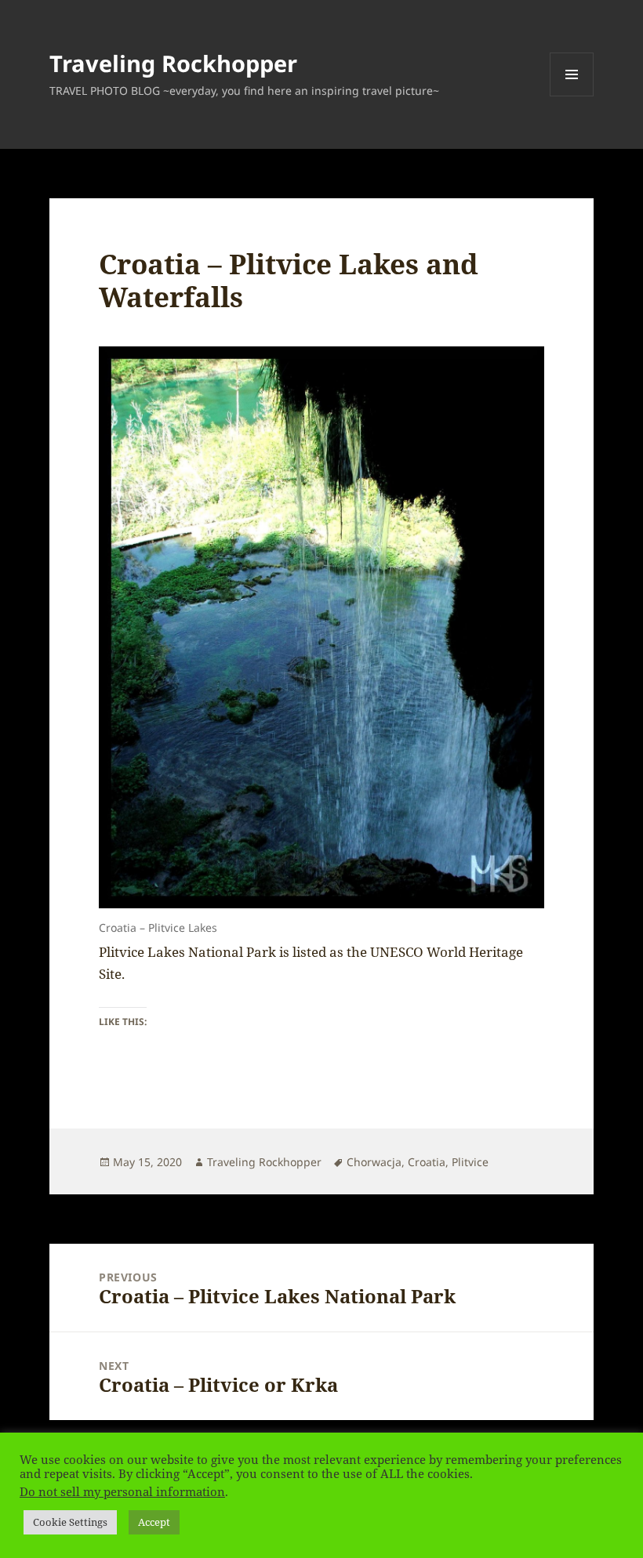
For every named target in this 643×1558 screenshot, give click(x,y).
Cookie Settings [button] (70, 1522)
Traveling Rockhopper (173, 63)
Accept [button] (154, 1522)
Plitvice (470, 1161)
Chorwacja (374, 1161)
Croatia (426, 1161)
